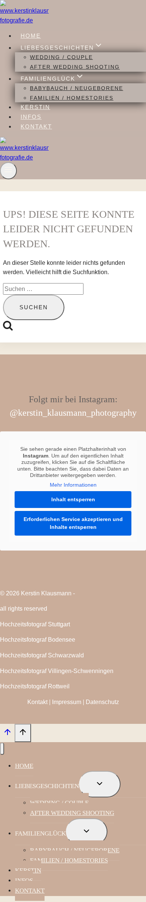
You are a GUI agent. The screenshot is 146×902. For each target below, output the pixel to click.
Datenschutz (102, 702)
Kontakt (36, 126)
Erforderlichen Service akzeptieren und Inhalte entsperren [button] (73, 523)
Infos (31, 117)
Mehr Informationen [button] (73, 485)
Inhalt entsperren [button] (73, 499)
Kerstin (35, 107)
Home (31, 35)
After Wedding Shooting (75, 67)
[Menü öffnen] (8, 170)
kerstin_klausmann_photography (77, 413)
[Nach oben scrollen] (7, 734)
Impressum (66, 702)
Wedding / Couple (61, 57)
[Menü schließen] (2, 749)
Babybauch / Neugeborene (76, 88)
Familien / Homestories (71, 98)
